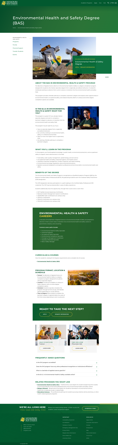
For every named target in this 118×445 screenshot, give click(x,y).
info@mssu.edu (27, 430)
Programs (16, 41)
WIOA (87, 438)
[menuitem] (22, 41)
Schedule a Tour (90, 408)
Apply (95, 3)
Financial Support (18, 48)
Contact (88, 425)
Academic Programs (86, 3)
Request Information (87, 67)
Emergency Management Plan (70, 427)
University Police (67, 438)
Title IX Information (91, 433)
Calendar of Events (67, 425)
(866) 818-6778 (27, 428)
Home (14, 27)
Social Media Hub (67, 435)
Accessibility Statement (68, 420)
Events (15, 54)
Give (100, 3)
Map (87, 430)
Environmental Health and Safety (19, 38)
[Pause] (36, 76)
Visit (104, 3)
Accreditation (66, 422)
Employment (89, 427)
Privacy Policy (66, 430)
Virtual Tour (89, 435)
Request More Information (69, 433)
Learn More (47, 348)
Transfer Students (18, 51)
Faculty (15, 45)
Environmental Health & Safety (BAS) (48, 261)
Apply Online (89, 420)
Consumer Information (92, 422)
